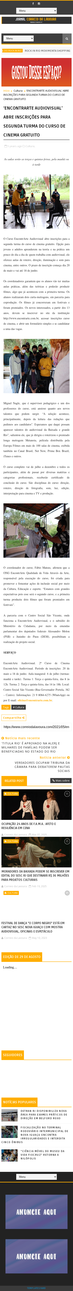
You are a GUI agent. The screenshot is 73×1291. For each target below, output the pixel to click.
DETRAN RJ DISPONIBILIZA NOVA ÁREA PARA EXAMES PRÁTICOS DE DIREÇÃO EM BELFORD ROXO (44, 1114)
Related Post (14, 781)
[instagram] (39, 4)
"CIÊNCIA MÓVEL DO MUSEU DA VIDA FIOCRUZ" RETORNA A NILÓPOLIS (42, 1155)
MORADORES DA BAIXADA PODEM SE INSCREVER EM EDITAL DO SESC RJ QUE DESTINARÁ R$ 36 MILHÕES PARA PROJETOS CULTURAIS (35, 876)
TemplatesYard (36, 1288)
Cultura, (30, 146)
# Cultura (18, 707)
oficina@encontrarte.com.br (35, 700)
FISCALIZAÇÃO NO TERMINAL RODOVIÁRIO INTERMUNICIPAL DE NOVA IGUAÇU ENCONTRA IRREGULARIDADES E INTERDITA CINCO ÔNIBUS (34, 1135)
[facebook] (33, 4)
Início (6, 90)
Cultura (18, 90)
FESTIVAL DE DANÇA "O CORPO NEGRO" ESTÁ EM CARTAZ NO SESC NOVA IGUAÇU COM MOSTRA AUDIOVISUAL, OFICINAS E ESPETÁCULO (32, 927)
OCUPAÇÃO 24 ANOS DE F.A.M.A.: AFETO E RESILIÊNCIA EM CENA (28, 826)
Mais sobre (63, 780)
